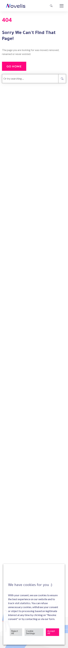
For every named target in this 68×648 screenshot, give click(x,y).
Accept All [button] (51, 632)
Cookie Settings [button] (30, 632)
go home (14, 66)
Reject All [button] (14, 632)
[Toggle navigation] (61, 6)
